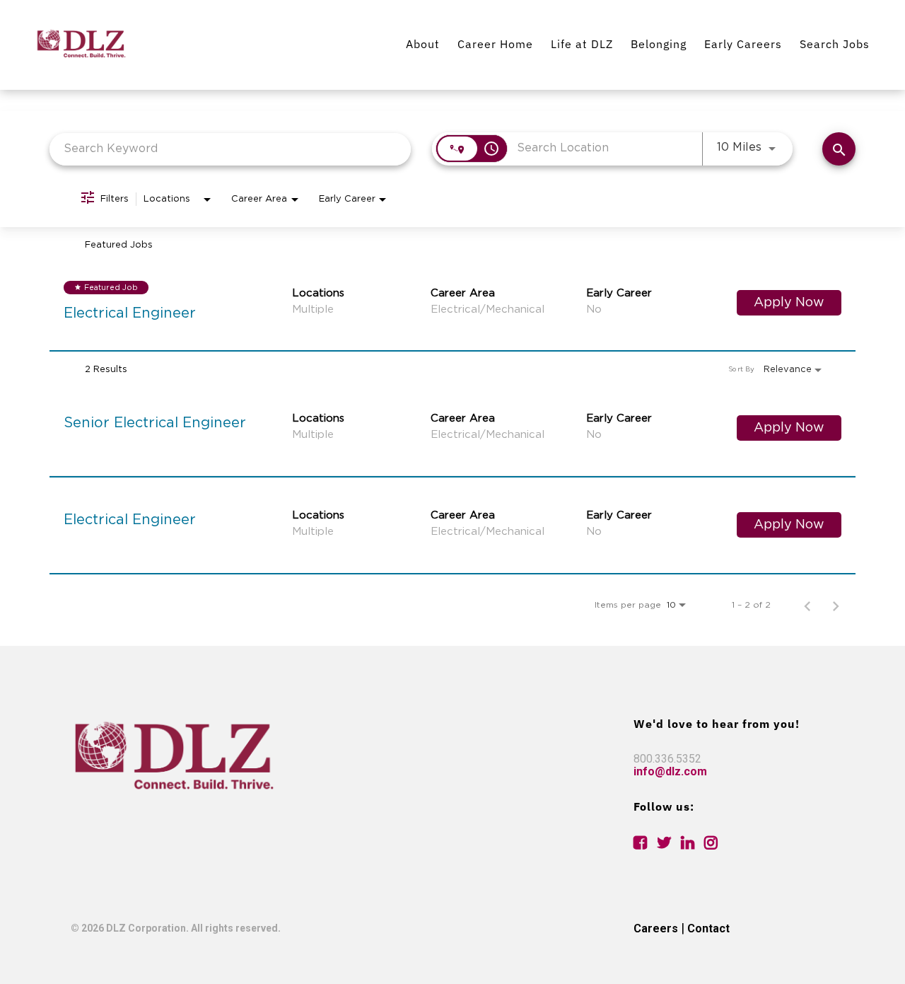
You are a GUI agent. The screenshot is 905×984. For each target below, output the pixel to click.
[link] (452, 302)
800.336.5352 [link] (667, 758)
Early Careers (743, 44)
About (423, 44)
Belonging (659, 44)
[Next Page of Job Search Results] (836, 605)
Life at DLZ (582, 44)
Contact (708, 928)
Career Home (495, 44)
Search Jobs (835, 44)
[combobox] (230, 149)
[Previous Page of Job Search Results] (807, 605)
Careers (656, 928)
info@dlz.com (670, 771)
